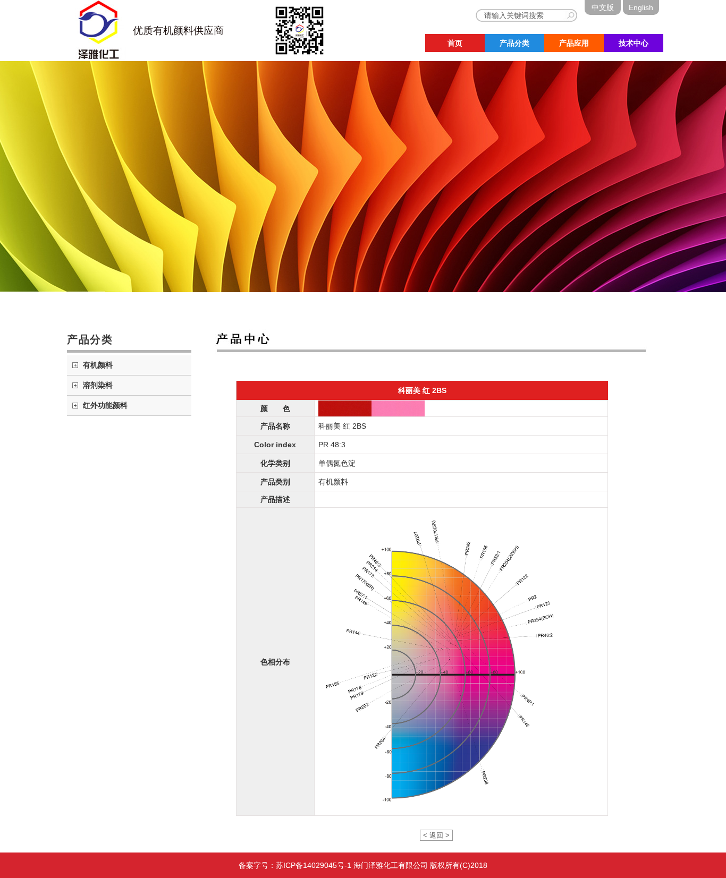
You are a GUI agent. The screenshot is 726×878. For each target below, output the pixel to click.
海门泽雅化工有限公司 (390, 865)
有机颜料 (98, 365)
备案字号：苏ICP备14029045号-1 (295, 865)
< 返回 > (436, 835)
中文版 (603, 7)
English (641, 7)
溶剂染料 (98, 385)
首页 (455, 43)
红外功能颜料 (105, 405)
